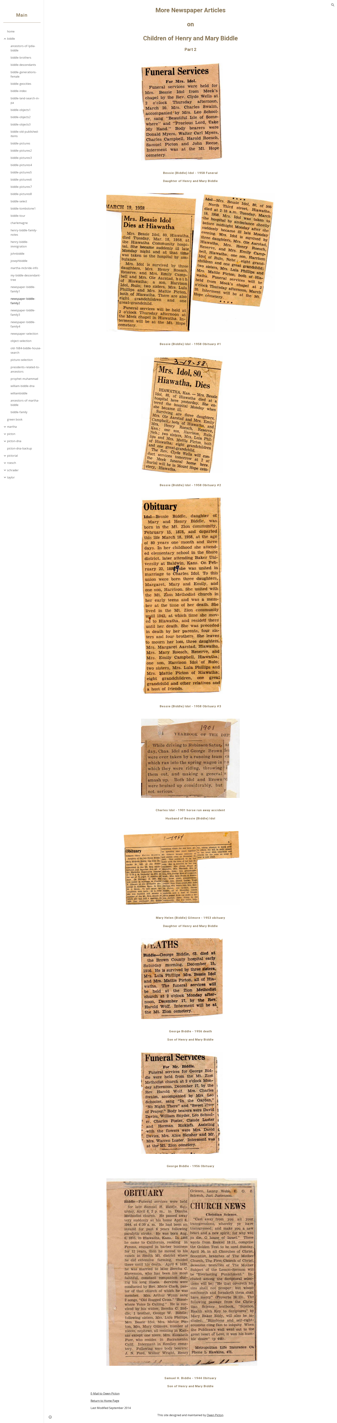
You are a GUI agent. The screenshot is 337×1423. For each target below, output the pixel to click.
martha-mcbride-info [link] (24, 268)
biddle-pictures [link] (20, 143)
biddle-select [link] (19, 201)
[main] (190, 29)
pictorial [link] (12, 456)
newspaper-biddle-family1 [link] (23, 289)
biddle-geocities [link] (21, 84)
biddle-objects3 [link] (21, 124)
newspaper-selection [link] (24, 334)
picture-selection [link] (22, 360)
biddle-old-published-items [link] (25, 134)
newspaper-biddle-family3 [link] (23, 312)
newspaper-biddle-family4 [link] (23, 324)
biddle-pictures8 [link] (21, 194)
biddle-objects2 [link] (21, 117)
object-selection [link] (21, 341)
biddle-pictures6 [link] (21, 179)
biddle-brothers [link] (21, 57)
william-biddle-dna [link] (22, 386)
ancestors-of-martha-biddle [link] (25, 403)
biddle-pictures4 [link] (21, 165)
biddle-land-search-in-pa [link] (25, 100)
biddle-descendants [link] (23, 65)
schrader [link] (13, 470)
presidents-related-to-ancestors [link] (25, 369)
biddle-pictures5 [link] (21, 172)
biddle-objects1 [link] (21, 110)
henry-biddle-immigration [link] (19, 244)
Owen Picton (215, 1415)
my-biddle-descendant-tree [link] (26, 277)
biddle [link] (11, 39)
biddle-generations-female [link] (24, 74)
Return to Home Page (105, 1401)
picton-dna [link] (14, 441)
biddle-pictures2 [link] (21, 151)
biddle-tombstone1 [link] (23, 208)
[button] (333, 5)
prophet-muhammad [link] (24, 379)
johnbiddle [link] (17, 254)
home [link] (11, 31)
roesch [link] (11, 463)
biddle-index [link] (19, 91)
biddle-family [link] (19, 412)
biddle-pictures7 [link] (21, 187)
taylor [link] (11, 477)
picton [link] (11, 434)
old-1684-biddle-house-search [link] (26, 350)
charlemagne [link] (19, 223)
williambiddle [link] (19, 393)
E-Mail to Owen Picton (105, 1393)
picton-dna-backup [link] (19, 448)
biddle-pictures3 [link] (21, 158)
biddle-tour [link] (18, 216)
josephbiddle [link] (19, 261)
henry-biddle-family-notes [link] (24, 232)
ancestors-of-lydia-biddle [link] (23, 48)
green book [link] (14, 419)
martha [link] (12, 427)
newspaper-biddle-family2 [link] (23, 301)
